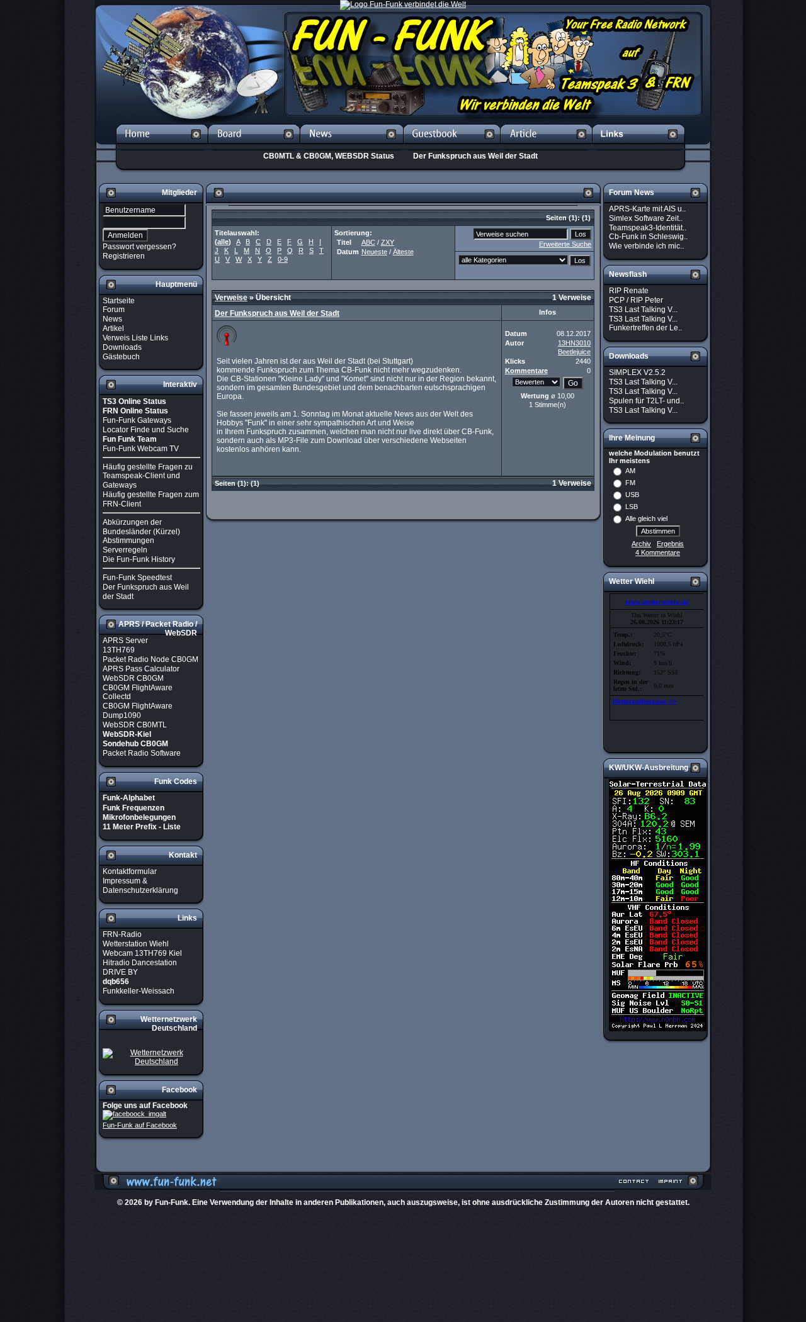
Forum (114, 309)
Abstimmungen (128, 540)
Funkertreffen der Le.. (645, 327)
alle (223, 241)
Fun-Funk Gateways (137, 420)
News (112, 319)
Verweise (231, 297)
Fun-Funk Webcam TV (141, 448)
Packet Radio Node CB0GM (150, 659)
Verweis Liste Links (135, 337)
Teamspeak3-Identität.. (647, 227)
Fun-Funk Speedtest (137, 577)
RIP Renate (629, 290)
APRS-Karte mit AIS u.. (647, 208)
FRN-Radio (122, 934)
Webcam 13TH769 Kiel (142, 953)
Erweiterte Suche (565, 244)
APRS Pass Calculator (141, 668)
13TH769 (119, 650)
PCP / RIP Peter (636, 300)
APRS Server (125, 640)
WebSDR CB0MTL (135, 724)
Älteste (403, 251)
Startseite (119, 300)
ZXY (387, 242)
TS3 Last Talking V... (643, 309)
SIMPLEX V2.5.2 (637, 372)
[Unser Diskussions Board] (254, 146)
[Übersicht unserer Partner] (639, 146)
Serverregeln (125, 550)
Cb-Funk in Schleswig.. (648, 236)
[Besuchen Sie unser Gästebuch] (452, 146)
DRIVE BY (120, 972)
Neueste (374, 251)
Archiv (641, 543)
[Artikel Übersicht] (547, 146)
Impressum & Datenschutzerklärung (140, 886)
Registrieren (124, 256)
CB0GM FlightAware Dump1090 (138, 711)
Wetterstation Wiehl (136, 943)
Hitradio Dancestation (140, 962)
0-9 (283, 259)
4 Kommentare (657, 552)
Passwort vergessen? (139, 246)
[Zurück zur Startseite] (162, 146)
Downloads (122, 347)
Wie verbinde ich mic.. (646, 246)
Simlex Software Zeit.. (646, 218)
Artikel (113, 328)
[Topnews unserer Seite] (351, 146)
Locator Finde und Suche (146, 429)
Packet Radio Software (142, 753)
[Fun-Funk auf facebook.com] (134, 1114)
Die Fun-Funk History (139, 559)
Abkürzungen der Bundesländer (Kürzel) (141, 527)
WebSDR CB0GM (133, 678)
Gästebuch (121, 356)
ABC (368, 242)
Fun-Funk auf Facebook (140, 1125)
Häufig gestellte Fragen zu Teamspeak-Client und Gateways (148, 476)
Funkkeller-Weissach (138, 991)
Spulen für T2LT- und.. (646, 400)
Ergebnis (670, 543)
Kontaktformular (130, 871)
